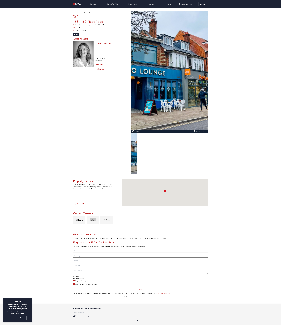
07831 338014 (99, 61)
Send (140, 289)
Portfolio (81, 12)
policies (22, 313)
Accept (12, 318)
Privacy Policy (107, 296)
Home (75, 12)
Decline (22, 318)
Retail (87, 12)
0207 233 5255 (100, 58)
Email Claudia (100, 64)
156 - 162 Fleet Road (96, 12)
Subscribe (140, 321)
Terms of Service (118, 296)
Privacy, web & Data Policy (163, 293)
